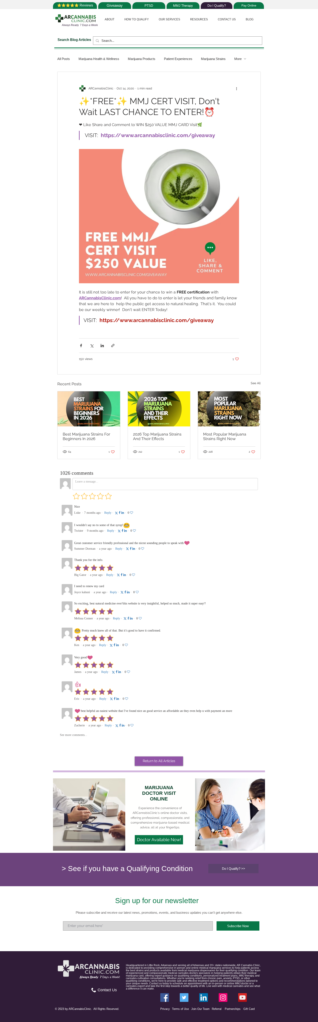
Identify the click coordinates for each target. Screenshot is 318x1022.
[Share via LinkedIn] (102, 345)
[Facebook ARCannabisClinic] (164, 997)
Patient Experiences (178, 59)
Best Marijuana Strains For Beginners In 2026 (86, 436)
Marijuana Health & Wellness (99, 59)
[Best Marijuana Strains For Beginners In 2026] (89, 408)
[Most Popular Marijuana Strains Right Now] (229, 408)
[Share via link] (113, 345)
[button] (109, 19)
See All (256, 383)
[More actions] (236, 88)
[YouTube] (242, 997)
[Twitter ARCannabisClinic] (184, 997)
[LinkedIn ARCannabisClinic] (203, 997)
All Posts (63, 59)
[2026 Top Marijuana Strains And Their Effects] (159, 408)
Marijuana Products (141, 59)
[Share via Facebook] (81, 345)
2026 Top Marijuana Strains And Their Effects (157, 436)
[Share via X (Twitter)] (92, 345)
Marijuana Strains (213, 59)
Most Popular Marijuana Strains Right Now (224, 436)
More (238, 59)
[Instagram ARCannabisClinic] (223, 997)
